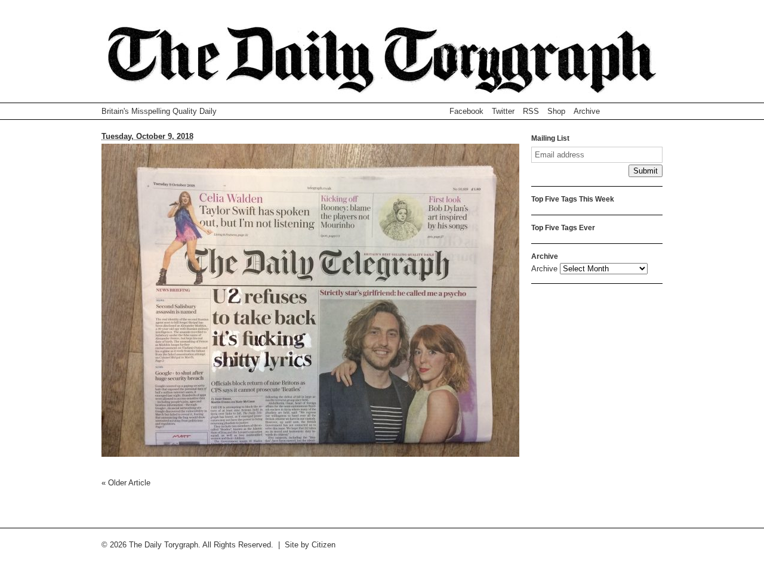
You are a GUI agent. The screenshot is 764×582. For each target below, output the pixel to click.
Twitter (503, 111)
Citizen (323, 544)
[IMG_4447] (310, 454)
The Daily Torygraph (382, 65)
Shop (556, 111)
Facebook (466, 111)
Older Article (125, 482)
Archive (587, 111)
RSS (531, 111)
